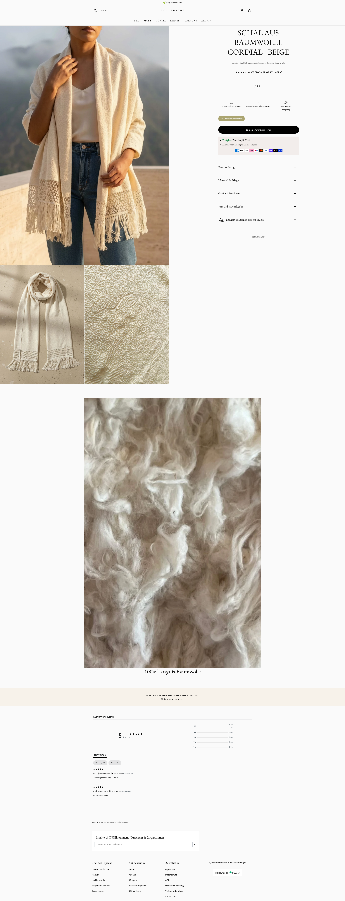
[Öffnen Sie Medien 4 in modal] (126, 324)
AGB (167, 880)
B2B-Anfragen (135, 891)
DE (102, 10)
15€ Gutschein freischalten (231, 119)
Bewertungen (98, 891)
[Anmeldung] (242, 10)
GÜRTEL (161, 20)
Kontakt (132, 869)
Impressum (170, 869)
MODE (147, 20)
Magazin (95, 874)
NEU (136, 20)
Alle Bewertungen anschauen (172, 699)
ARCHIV (206, 20)
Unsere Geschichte (100, 869)
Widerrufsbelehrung (174, 885)
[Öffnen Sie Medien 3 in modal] (42, 324)
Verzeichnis (170, 896)
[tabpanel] (172, 780)
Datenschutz (171, 874)
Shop (94, 822)
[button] (95, 10)
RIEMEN (175, 20)
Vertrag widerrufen (174, 891)
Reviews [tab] (100, 754)
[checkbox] (114, 762)
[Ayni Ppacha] (172, 11)
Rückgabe (132, 880)
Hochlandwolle (99, 880)
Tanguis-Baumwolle (101, 885)
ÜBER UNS (190, 20)
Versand (132, 874)
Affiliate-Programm (137, 885)
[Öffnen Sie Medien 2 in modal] (84, 145)
